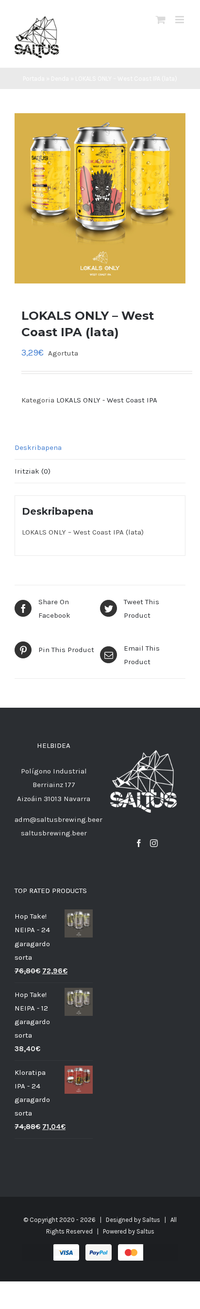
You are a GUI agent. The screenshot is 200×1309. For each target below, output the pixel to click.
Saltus (151, 1219)
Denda (60, 78)
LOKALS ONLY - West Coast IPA (106, 400)
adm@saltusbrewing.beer (58, 819)
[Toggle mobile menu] (180, 20)
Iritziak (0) (32, 471)
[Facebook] (139, 843)
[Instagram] (154, 843)
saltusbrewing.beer (54, 833)
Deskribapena (38, 447)
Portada (34, 78)
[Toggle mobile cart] (161, 20)
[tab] (100, 448)
